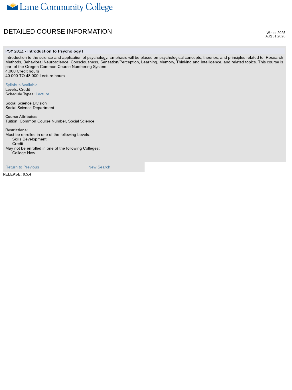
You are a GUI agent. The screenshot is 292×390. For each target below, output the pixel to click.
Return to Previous (22, 167)
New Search (99, 167)
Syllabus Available (21, 85)
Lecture (42, 94)
